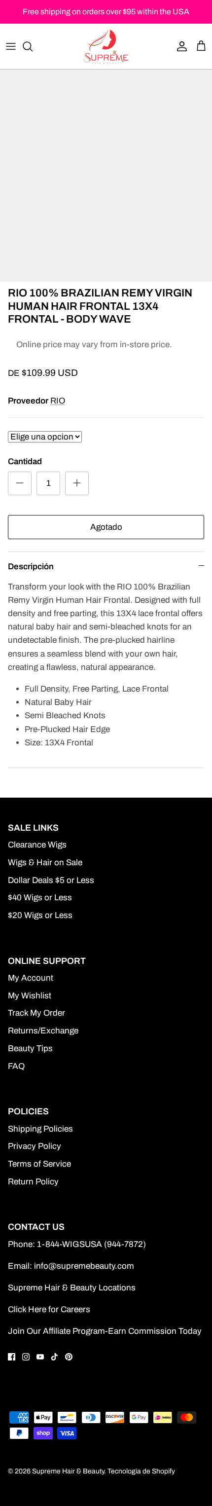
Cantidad (25, 461)
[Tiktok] (54, 1356)
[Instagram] (26, 1356)
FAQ (16, 1066)
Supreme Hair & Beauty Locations (72, 1287)
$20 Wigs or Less (40, 915)
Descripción (31, 566)
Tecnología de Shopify (141, 1471)
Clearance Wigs (37, 844)
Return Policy (33, 1181)
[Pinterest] (68, 1356)
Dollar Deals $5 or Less (51, 880)
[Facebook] (11, 1356)
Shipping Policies (40, 1129)
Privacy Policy (34, 1146)
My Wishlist (29, 995)
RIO (57, 400)
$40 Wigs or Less (40, 897)
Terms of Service (39, 1164)
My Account (30, 978)
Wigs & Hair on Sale (45, 862)
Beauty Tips (30, 1048)
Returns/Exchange (43, 1030)
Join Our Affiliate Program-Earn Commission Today (105, 1331)
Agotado (106, 527)
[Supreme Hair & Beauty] (106, 46)
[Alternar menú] (11, 46)
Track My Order (36, 1013)
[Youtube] (40, 1356)
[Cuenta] (179, 46)
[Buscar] (32, 46)
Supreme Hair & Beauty (68, 1471)
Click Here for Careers (49, 1309)
